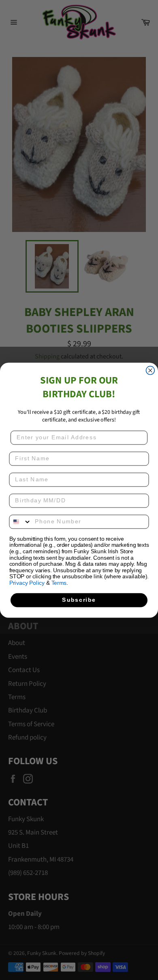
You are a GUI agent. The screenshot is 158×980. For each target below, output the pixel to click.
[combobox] (20, 521)
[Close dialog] (150, 370)
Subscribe (79, 600)
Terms (58, 583)
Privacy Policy (27, 583)
